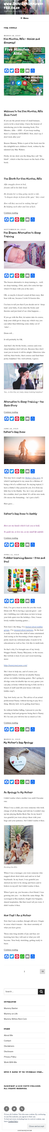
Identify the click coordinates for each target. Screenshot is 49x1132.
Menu (25, 18)
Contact (7, 1041)
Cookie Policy (13, 1121)
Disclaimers (9, 1046)
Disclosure (8, 1051)
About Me (8, 1035)
